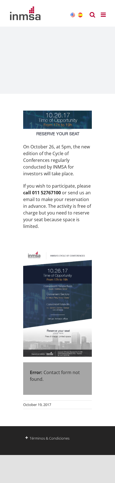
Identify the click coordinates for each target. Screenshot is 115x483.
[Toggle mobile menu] (104, 15)
